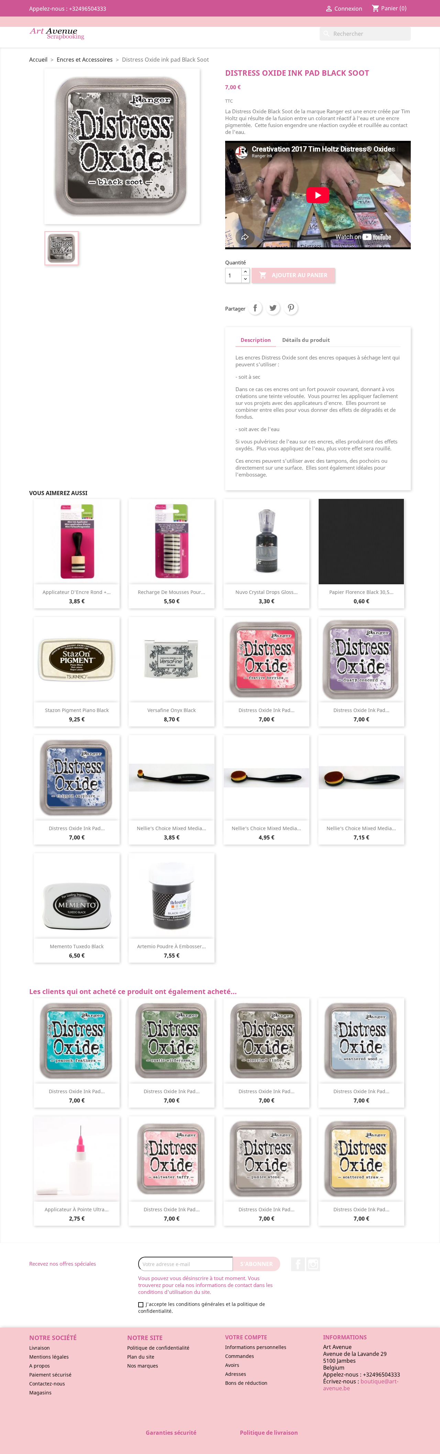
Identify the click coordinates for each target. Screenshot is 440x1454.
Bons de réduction (246, 1383)
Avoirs (232, 1365)
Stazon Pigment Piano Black (77, 710)
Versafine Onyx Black (171, 710)
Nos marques (142, 1365)
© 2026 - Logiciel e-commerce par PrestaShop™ (220, 1445)
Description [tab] (256, 339)
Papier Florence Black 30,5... (361, 592)
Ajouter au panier (293, 275)
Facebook (298, 1264)
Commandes (239, 1356)
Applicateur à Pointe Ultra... (77, 1209)
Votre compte (246, 1337)
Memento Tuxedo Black (76, 946)
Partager (255, 308)
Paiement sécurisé (50, 1374)
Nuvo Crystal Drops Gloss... (266, 592)
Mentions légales (49, 1356)
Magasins (40, 1392)
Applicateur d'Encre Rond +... (77, 592)
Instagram (313, 1264)
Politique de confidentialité (158, 1348)
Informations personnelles (255, 1347)
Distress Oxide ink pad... (267, 710)
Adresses (235, 1374)
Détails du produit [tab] (306, 339)
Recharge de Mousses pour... (171, 592)
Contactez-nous (47, 1383)
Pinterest (291, 308)
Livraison (39, 1348)
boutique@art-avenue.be (360, 1385)
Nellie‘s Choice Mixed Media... (171, 828)
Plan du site (140, 1356)
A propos (39, 1365)
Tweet (273, 308)
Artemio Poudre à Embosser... (171, 946)
